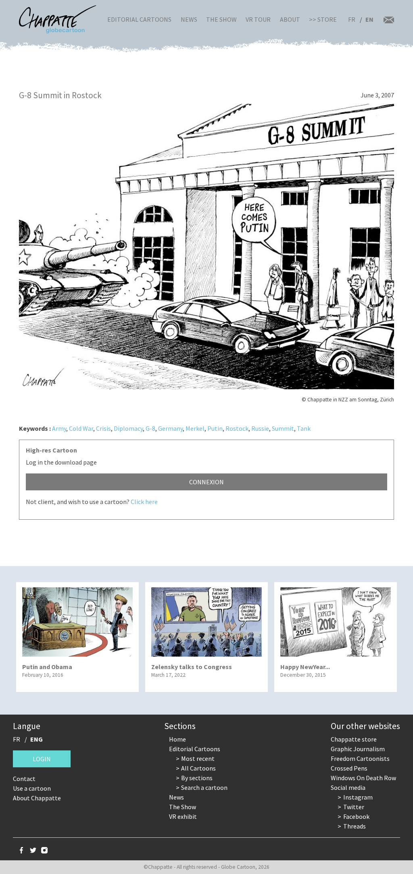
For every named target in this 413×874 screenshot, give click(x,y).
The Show (221, 19)
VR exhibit (183, 816)
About (290, 19)
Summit (283, 428)
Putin (215, 428)
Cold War (81, 428)
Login (42, 759)
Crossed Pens (349, 768)
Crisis (103, 428)
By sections (197, 778)
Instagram (358, 797)
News (189, 19)
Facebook (356, 816)
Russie (260, 428)
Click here (144, 502)
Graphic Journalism (358, 749)
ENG (36, 739)
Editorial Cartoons (139, 19)
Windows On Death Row (363, 778)
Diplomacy (128, 428)
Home (177, 739)
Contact (24, 779)
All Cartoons (198, 768)
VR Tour (258, 19)
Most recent (198, 758)
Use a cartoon (32, 788)
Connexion (206, 482)
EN (369, 19)
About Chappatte (37, 798)
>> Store (323, 19)
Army (59, 428)
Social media (348, 787)
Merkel (195, 428)
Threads (354, 826)
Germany (170, 428)
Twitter (353, 807)
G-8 (150, 428)
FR (351, 19)
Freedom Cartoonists (360, 758)
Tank (304, 428)
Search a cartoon (204, 787)
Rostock (236, 428)
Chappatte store (354, 739)
